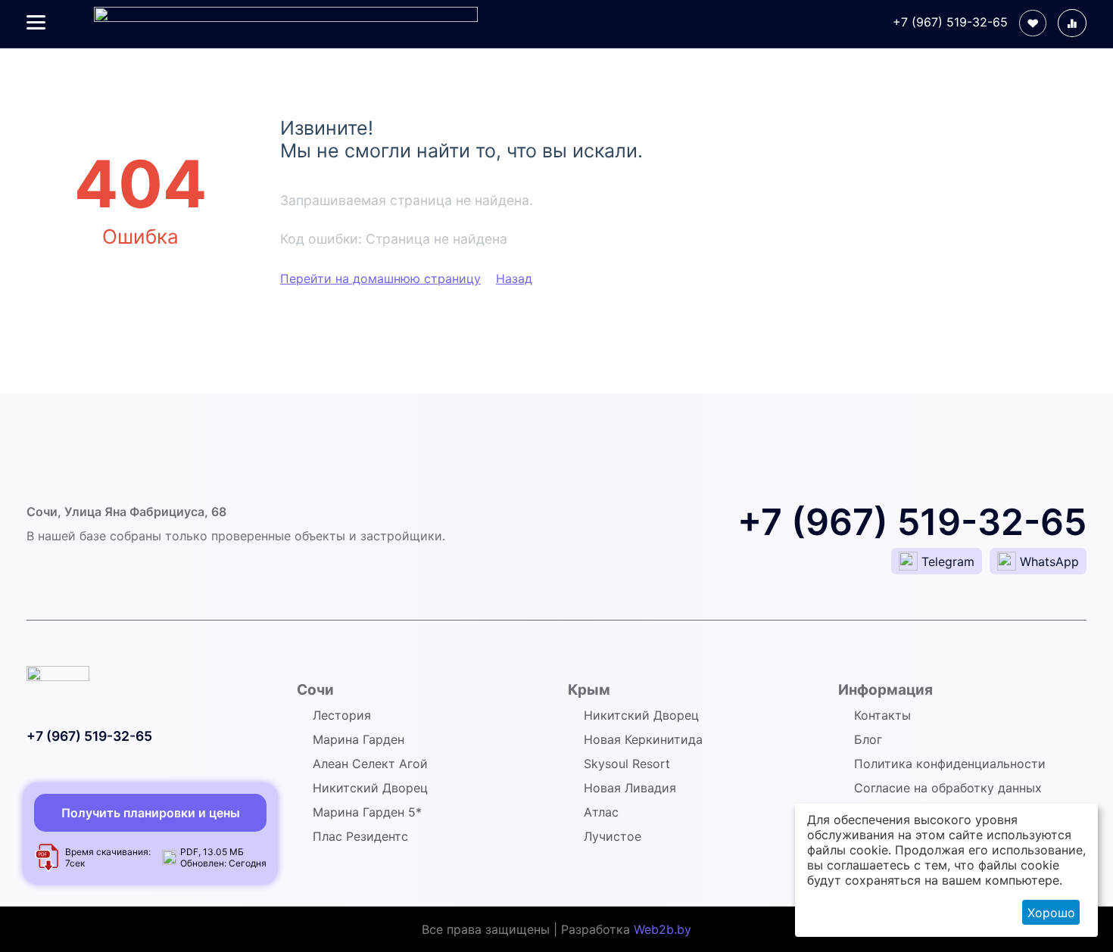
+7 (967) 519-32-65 (950, 22)
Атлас (601, 812)
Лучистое (612, 836)
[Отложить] (1032, 23)
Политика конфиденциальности (950, 763)
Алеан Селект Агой (370, 763)
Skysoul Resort (627, 763)
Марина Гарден (358, 739)
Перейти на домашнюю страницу (380, 278)
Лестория (342, 715)
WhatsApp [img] (1049, 561)
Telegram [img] (947, 561)
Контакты (882, 715)
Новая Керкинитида (643, 739)
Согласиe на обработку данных (948, 787)
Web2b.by (662, 929)
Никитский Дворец (370, 787)
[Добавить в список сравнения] (1072, 23)
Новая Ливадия (630, 787)
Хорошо (1051, 912)
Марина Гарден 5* (367, 812)
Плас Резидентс (360, 836)
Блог (868, 739)
